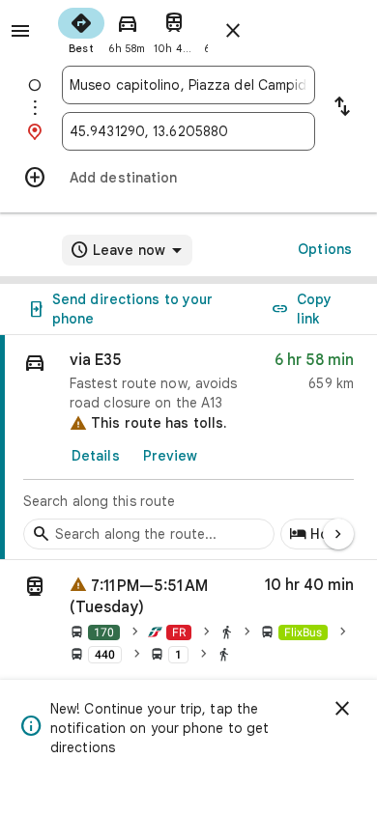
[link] (188, 447)
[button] (188, 623)
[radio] (81, 29)
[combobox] (188, 85)
